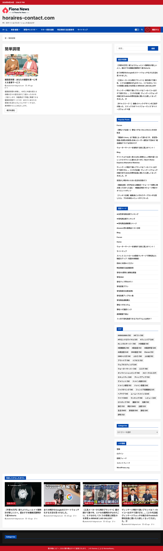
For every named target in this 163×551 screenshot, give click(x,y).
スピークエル (149, 373)
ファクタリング (125, 390)
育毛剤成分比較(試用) (125, 291)
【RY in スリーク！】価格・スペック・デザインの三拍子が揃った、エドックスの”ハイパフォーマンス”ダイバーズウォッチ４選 (137, 106)
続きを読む (12, 110)
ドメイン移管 (124, 385)
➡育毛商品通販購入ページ (127, 223)
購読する (155, 30)
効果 (145, 402)
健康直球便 (10, 73)
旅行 (121, 406)
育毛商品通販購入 (123, 300)
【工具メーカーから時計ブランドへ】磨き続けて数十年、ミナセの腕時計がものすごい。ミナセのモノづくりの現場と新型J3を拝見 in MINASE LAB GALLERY (137, 83)
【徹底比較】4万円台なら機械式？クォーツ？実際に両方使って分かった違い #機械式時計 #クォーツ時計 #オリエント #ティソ (137, 188)
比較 (142, 406)
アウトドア (124, 360)
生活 (122, 410)
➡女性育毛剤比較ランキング (127, 214)
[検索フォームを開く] (142, 29)
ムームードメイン (140, 394)
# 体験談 (143, 344)
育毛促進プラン (122, 286)
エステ (143, 369)
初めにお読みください (125, 263)
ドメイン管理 (141, 385)
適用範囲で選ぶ (122, 314)
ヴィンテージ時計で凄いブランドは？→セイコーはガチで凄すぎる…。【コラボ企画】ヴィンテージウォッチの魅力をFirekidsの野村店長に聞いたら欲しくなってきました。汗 (140, 515)
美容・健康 (14, 30)
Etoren (149, 352)
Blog (118, 152)
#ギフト (138, 335)
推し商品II (19, 73)
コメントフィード (123, 463)
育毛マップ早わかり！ (125, 282)
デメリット (124, 381)
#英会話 (136, 348)
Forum (119, 125)
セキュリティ (124, 377)
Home (119, 242)
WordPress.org (123, 468)
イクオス (138, 360)
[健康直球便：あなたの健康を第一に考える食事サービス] (21, 65)
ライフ (123, 398)
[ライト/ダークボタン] (137, 29)
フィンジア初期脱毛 (145, 390)
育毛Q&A (120, 277)
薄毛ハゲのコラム (123, 305)
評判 (121, 415)
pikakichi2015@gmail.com (15, 86)
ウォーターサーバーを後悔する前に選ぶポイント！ (136, 148)
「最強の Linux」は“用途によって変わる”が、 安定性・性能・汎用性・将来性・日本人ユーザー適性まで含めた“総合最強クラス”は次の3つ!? (137, 140)
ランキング (136, 398)
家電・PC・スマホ (29, 30)
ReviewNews (109, 548)
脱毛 (144, 410)
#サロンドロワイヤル (127, 340)
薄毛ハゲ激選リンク (124, 309)
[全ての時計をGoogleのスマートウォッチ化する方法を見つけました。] (62, 494)
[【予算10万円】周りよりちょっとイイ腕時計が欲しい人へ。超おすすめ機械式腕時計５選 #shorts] (23, 494)
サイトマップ (83, 30)
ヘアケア (123, 394)
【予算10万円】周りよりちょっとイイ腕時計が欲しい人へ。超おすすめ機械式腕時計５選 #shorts (23, 513)
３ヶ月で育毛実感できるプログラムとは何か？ (134, 319)
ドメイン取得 (139, 381)
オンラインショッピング (129, 373)
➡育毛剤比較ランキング (126, 219)
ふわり (137, 356)
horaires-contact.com (28, 18)
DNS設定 (136, 352)
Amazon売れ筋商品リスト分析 (128, 228)
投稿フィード (122, 458)
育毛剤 (133, 410)
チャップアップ (142, 377)
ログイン (120, 454)
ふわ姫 (149, 356)
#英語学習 (150, 348)
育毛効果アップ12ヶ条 (125, 296)
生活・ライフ (11, 503)
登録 (118, 449)
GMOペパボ (124, 356)
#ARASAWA (124, 335)
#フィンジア (146, 340)
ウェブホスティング (127, 365)
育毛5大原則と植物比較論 (126, 272)
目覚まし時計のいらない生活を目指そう (132, 180)
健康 (136, 402)
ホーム (4, 30)
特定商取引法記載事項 (65, 30)
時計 (132, 406)
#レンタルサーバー (127, 344)
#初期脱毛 (123, 348)
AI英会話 (123, 352)
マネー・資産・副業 (47, 30)
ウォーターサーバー (127, 369)
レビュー (150, 398)
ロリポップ (124, 402)
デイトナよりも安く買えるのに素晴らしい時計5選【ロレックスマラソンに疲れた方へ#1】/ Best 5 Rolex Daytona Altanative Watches (137, 160)
